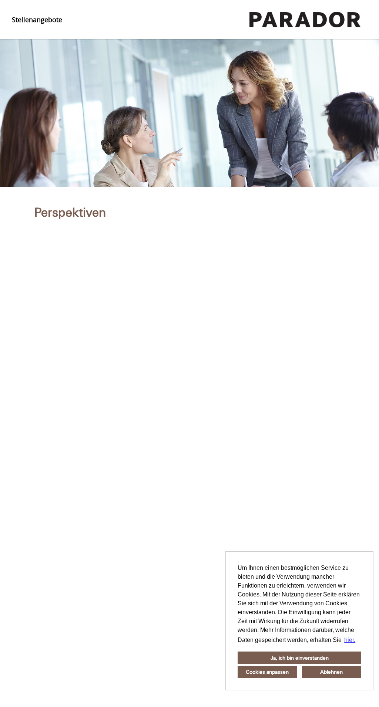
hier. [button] (349, 640)
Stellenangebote (37, 19)
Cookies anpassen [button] (267, 672)
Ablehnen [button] (331, 672)
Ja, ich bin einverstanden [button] (300, 658)
